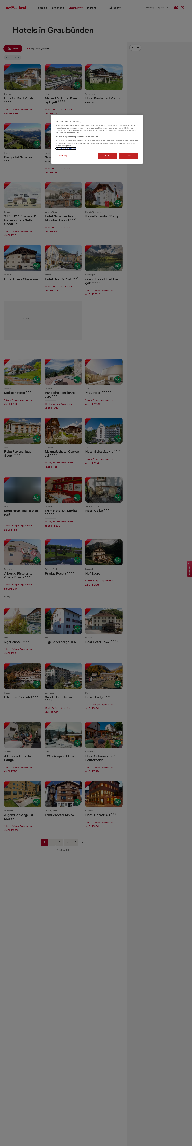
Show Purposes (65, 156)
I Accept (129, 156)
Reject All (108, 156)
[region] (97, 139)
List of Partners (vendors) (66, 148)
